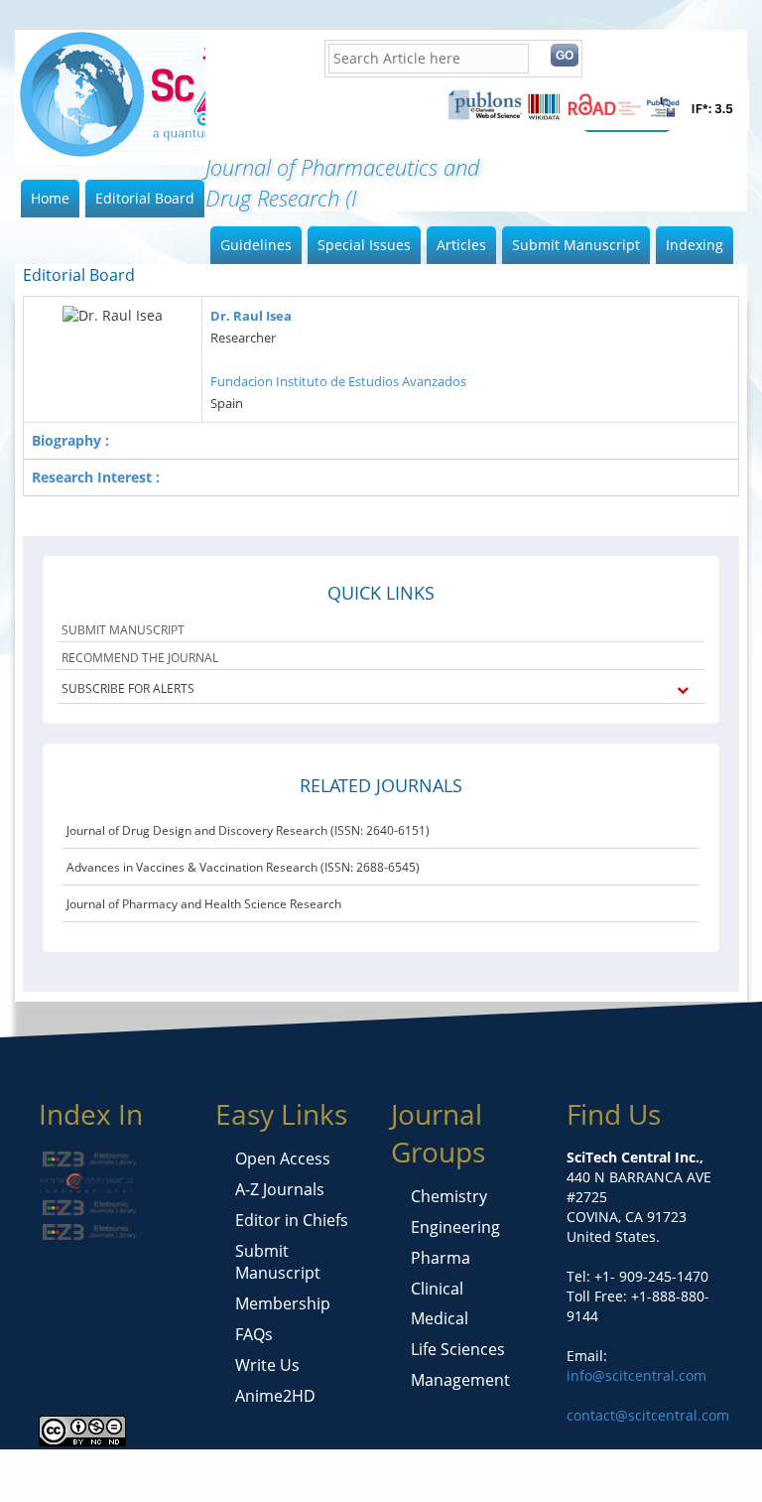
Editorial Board (144, 198)
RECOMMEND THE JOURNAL (140, 657)
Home (50, 198)
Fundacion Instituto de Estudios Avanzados (338, 381)
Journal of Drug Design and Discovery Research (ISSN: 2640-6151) (248, 830)
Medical (439, 1318)
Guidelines (256, 244)
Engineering (455, 1227)
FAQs (254, 1334)
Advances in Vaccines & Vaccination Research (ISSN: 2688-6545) (243, 867)
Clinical (437, 1288)
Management (460, 1380)
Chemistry (449, 1196)
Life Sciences (458, 1349)
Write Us (267, 1365)
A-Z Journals (279, 1189)
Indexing (694, 244)
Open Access (282, 1158)
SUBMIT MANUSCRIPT (123, 629)
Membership (282, 1303)
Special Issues (364, 244)
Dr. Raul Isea (251, 316)
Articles (461, 244)
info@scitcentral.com (636, 1375)
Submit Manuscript (576, 244)
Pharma (440, 1258)
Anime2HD (275, 1396)
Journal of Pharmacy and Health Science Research (203, 903)
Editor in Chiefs (291, 1220)
